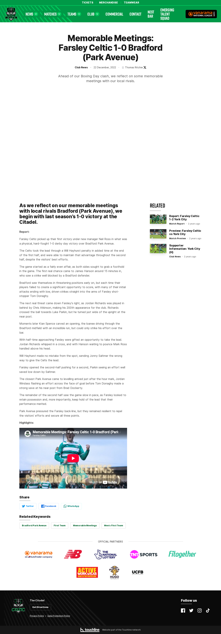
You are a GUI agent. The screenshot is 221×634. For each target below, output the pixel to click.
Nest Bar (151, 14)
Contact (135, 13)
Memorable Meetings (85, 525)
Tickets (87, 2)
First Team (60, 525)
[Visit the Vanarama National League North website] (201, 14)
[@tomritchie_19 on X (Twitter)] (144, 67)
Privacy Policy (37, 615)
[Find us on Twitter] (191, 610)
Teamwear (131, 2)
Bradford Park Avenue (34, 525)
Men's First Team (113, 525)
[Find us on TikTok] (208, 610)
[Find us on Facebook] (183, 610)
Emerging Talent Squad (167, 14)
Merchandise (108, 2)
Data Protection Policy (58, 615)
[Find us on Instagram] (200, 610)
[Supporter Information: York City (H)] (158, 248)
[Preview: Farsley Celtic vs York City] (158, 233)
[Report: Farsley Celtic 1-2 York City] (158, 219)
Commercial (114, 13)
